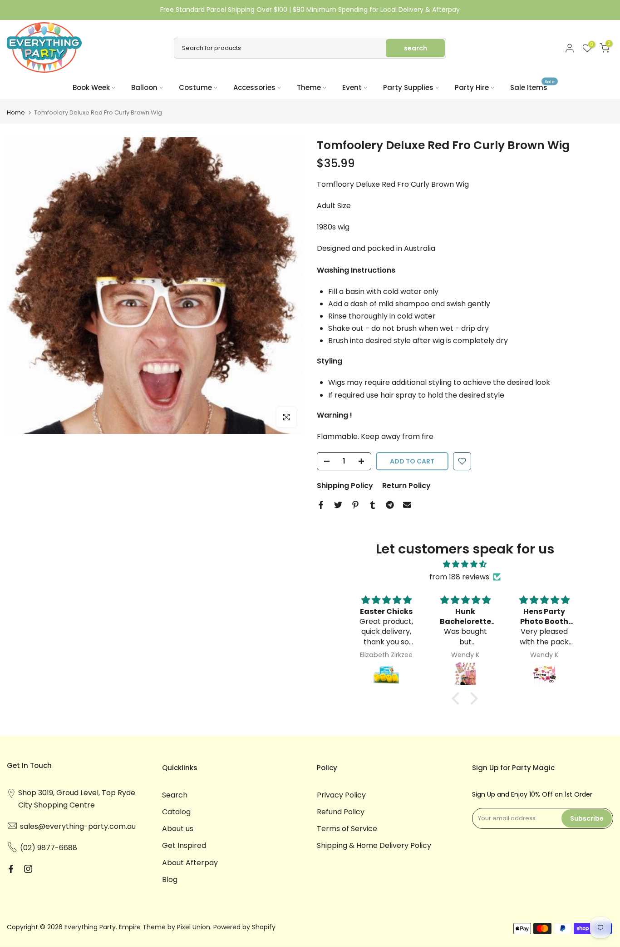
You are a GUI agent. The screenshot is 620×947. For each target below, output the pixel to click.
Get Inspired (184, 845)
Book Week (91, 87)
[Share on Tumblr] (373, 505)
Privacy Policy (341, 795)
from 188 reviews (459, 577)
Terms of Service (347, 828)
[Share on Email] (407, 505)
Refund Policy (340, 812)
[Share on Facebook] (321, 505)
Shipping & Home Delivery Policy (374, 845)
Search (174, 795)
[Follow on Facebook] (11, 868)
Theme (309, 87)
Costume (195, 87)
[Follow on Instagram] (28, 868)
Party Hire (472, 87)
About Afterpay (190, 862)
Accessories (254, 87)
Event (352, 87)
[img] (464, 564)
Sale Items (532, 87)
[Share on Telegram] (390, 505)
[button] (458, 698)
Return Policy (406, 485)
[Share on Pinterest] (355, 505)
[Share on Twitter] (338, 505)
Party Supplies (408, 87)
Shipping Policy (345, 485)
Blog (169, 879)
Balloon (144, 87)
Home (16, 112)
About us (177, 828)
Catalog (176, 812)
